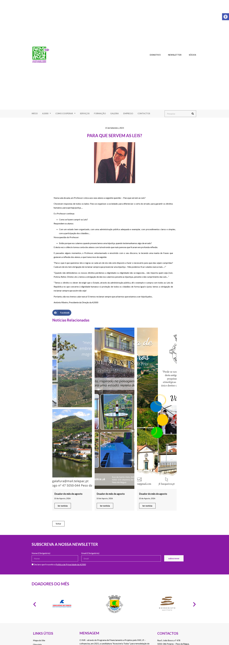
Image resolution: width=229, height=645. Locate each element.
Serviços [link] (84, 113)
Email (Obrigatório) (90, 553)
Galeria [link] (114, 113)
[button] (61, 313)
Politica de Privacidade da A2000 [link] (71, 564)
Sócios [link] (192, 55)
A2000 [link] (45, 113)
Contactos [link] (144, 113)
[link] (225, 16)
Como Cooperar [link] (64, 113)
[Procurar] (192, 113)
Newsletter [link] (174, 55)
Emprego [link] (128, 113)
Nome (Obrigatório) (41, 553)
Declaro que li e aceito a (59, 564)
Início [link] (35, 113)
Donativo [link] (155, 55)
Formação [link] (100, 113)
